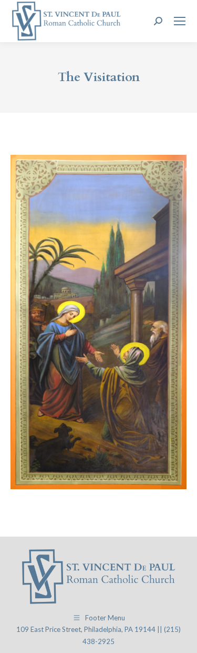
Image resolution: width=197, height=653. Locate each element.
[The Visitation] (98, 322)
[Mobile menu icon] (179, 21)
